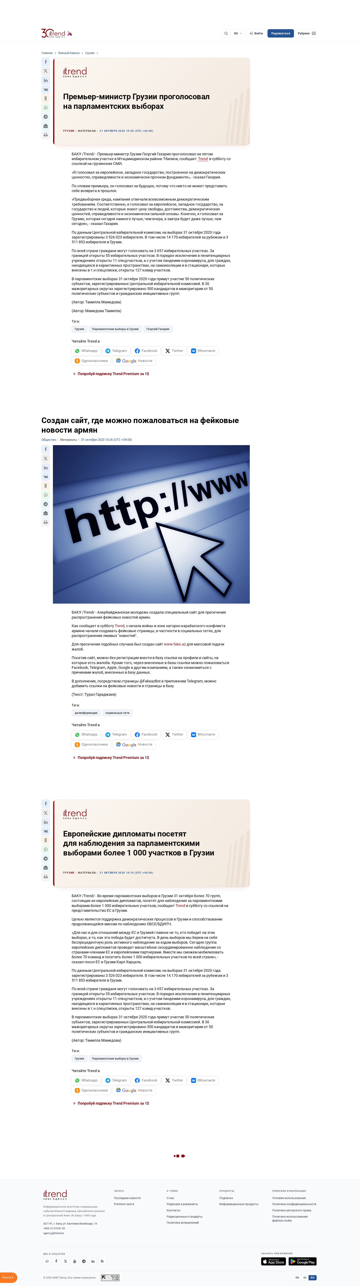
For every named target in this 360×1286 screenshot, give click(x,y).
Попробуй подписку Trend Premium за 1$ (113, 374)
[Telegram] (84, 1261)
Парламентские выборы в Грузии (115, 329)
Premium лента (124, 1204)
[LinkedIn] (93, 1261)
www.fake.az (175, 644)
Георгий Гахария (157, 329)
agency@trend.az (53, 1233)
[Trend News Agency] (55, 1195)
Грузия (79, 329)
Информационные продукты (239, 1204)
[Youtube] (74, 1261)
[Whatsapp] (47, 1261)
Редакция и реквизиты (182, 1204)
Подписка (226, 1198)
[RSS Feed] (102, 1261)
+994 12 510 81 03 (54, 1228)
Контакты (173, 1210)
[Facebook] (56, 1261)
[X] (65, 1261)
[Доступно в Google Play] (303, 1261)
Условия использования (289, 1198)
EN (297, 1277)
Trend (203, 159)
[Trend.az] (56, 33)
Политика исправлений (183, 1222)
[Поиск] (226, 33)
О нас (170, 1198)
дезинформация (86, 713)
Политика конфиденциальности (294, 1204)
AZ (305, 1277)
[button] (46, 62)
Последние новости (127, 1198)
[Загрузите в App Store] (273, 1261)
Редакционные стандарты (184, 1216)
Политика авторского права (291, 1210)
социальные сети (117, 713)
